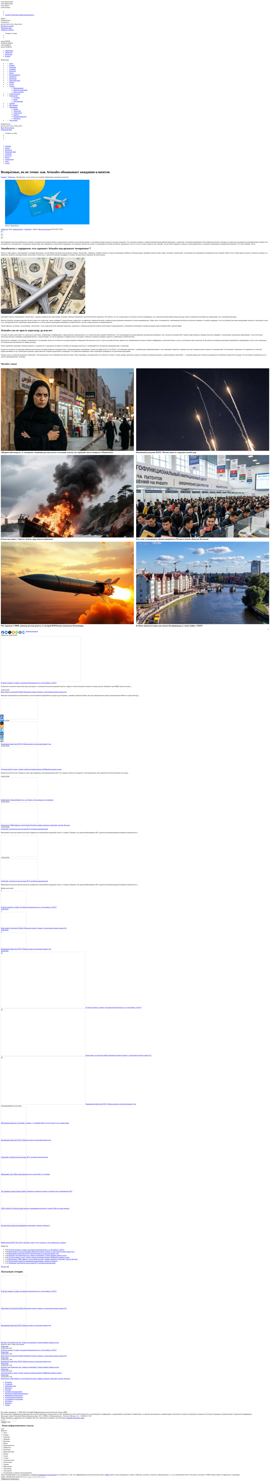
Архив (7, 1405)
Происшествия (14, 80)
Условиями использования (47, 1475)
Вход (2, 26)
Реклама (8, 1390)
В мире (7, 56)
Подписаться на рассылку (10, 1479)
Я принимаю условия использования (17, 1473)
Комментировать (32, 631)
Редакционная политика (14, 1397)
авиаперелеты (18, 229)
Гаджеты (17, 97)
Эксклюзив (13, 120)
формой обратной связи (75, 1418)
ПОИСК (8, 45)
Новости (4, 1431)
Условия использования (13, 1392)
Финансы (17, 118)
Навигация (9, 2)
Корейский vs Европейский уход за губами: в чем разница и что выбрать (27, 800)
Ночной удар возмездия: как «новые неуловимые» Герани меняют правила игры (38, 1255)
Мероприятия (18, 88)
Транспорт (17, 111)
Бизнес (16, 109)
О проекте (8, 1384)
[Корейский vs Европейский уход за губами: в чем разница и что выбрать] (19, 798)
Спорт (11, 84)
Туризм (12, 103)
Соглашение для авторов (14, 1399)
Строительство (14, 94)
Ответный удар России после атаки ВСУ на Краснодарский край (24, 829)
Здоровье (12, 69)
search (4, 1422)
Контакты (8, 1388)
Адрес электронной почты (11, 1477)
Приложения (18, 101)
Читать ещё (5, 1266)
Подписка (8, 1401)
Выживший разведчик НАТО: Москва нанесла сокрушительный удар (26, 744)
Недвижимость (14, 75)
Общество (8, 52)
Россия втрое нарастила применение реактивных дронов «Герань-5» (33, 1261)
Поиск (7, 5)
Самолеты (27, 229)
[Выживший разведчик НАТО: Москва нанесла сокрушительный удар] (19, 742)
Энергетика (18, 113)
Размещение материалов (14, 1395)
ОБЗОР (7, 41)
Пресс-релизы (19, 92)
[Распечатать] (2, 238)
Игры (16, 99)
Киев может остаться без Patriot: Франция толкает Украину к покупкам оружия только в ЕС (34, 692)
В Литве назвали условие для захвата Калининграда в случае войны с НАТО (29, 683)
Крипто (16, 115)
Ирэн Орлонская (44, 229)
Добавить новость (7, 30)
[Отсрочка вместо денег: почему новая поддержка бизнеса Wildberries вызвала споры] (19, 767)
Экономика (9, 50)
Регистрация (9, 26)
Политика (8, 54)
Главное (8, 146)
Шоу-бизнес (13, 105)
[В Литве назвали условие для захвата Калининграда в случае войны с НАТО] (41, 681)
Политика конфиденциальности (16, 1393)
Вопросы (8, 1403)
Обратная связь (6, 28)
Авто (11, 63)
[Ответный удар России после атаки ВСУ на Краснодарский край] (19, 856)
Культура (12, 71)
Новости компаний (20, 90)
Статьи (11, 86)
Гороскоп (12, 67)
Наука (11, 73)
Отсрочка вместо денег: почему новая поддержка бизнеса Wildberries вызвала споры (31, 769)
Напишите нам (10, 1386)
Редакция (8, 1382)
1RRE (107, 1475)
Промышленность (20, 116)
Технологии (13, 96)
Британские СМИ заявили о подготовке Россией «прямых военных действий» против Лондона (35, 825)
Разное (11, 82)
